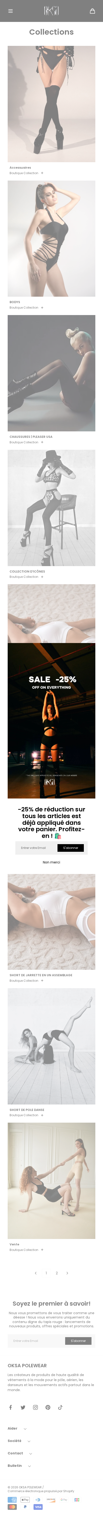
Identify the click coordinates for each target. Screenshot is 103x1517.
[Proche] (90, 649)
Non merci (51, 862)
